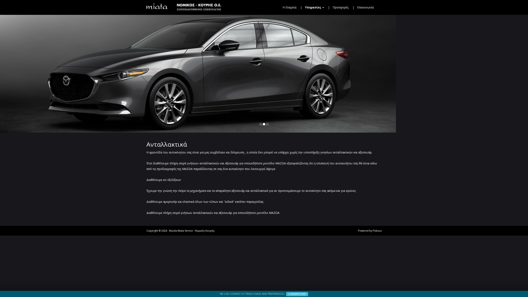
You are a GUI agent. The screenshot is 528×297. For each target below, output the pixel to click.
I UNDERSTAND (297, 294)
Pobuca (377, 230)
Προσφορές (341, 7)
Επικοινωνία (365, 7)
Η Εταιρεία (289, 7)
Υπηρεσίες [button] (313, 7)
